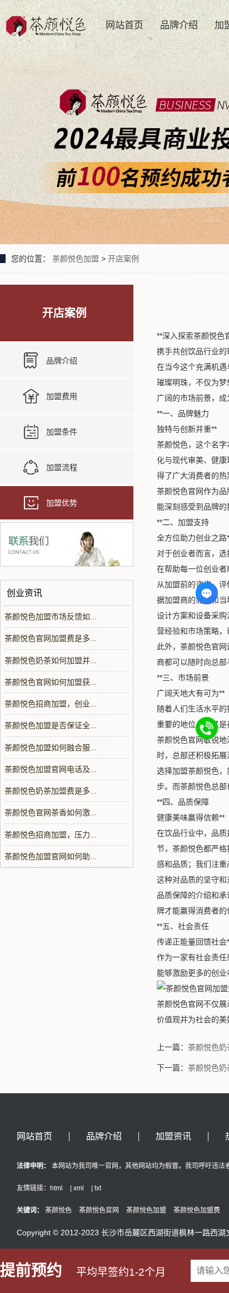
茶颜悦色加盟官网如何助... (50, 856)
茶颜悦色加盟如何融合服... (50, 747)
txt (97, 1188)
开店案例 (123, 258)
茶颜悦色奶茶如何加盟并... (50, 660)
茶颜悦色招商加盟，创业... (50, 703)
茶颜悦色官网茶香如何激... (50, 812)
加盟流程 (61, 467)
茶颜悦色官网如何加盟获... (50, 682)
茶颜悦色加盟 (75, 258)
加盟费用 (61, 396)
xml (78, 1188)
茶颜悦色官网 (99, 1210)
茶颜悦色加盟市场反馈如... (50, 616)
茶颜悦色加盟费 (196, 1210)
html (56, 1188)
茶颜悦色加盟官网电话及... (50, 769)
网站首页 (124, 25)
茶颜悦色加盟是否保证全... (50, 725)
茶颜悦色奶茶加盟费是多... (50, 790)
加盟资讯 (173, 1136)
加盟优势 (61, 502)
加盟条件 (61, 431)
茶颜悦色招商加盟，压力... (50, 834)
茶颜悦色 (58, 1210)
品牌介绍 (179, 25)
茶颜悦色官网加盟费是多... (50, 638)
